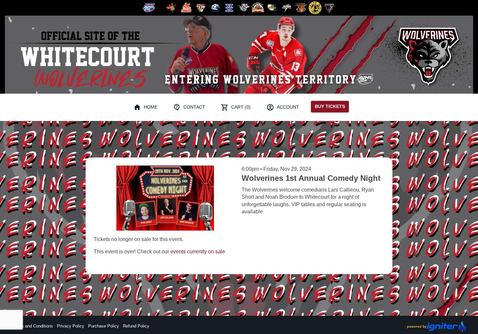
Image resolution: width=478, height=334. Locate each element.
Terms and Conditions (32, 326)
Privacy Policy (70, 326)
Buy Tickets (330, 106)
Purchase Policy (103, 326)
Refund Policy (136, 326)
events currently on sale (197, 251)
